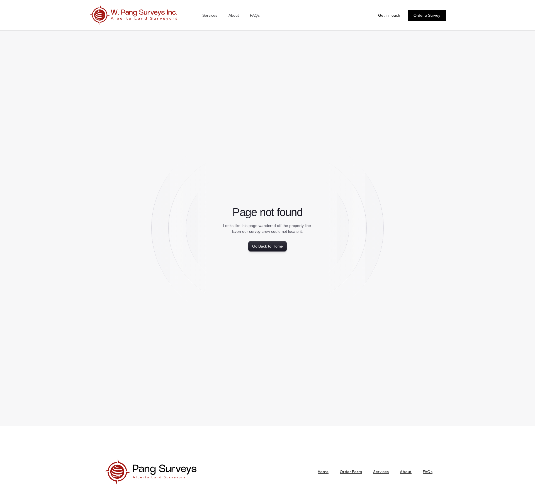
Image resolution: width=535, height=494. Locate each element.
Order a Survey (427, 15)
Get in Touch (389, 15)
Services (209, 15)
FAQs (255, 15)
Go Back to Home (267, 246)
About (233, 15)
